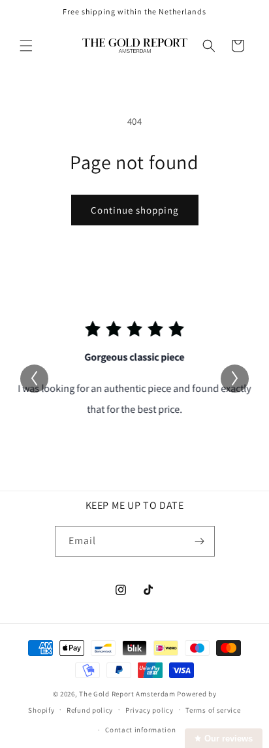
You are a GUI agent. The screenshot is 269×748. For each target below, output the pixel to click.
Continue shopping (135, 210)
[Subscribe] (199, 541)
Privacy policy (149, 710)
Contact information (140, 729)
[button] (26, 45)
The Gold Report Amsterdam (127, 693)
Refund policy (90, 710)
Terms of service (212, 710)
